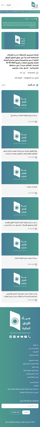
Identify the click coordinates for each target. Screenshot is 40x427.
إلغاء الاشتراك (15, 412)
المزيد (3, 85)
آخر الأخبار (27, 19)
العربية (9, 5)
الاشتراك (26, 412)
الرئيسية (33, 19)
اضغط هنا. (18, 78)
